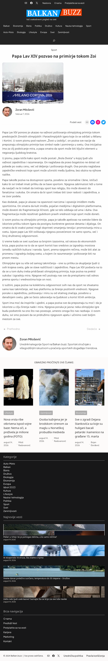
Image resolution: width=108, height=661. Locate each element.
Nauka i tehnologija (13, 497)
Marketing (8, 636)
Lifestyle (9, 412)
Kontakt (7, 641)
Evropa (7, 483)
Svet (5, 507)
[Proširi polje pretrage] (54, 40)
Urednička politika (73, 655)
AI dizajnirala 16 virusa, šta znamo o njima (23, 557)
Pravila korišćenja (95, 655)
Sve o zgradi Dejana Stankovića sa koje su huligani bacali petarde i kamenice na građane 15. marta (89, 428)
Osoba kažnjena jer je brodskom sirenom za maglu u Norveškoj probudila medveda (53, 426)
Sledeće (92, 328)
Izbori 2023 (9, 487)
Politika (7, 500)
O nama (57, 3)
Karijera (7, 632)
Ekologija (8, 477)
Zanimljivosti (46, 412)
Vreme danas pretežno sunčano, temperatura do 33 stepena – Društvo (36, 578)
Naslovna (46, 3)
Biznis (6, 470)
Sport (54, 49)
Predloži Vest (10, 623)
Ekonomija (81, 412)
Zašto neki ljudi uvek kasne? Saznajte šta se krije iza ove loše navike (35, 599)
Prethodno (13, 328)
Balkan (7, 466)
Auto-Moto (9, 463)
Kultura (7, 490)
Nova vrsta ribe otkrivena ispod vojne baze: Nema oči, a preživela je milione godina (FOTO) (18, 428)
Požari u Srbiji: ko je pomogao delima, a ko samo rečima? (30, 537)
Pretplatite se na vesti (74, 3)
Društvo (7, 473)
